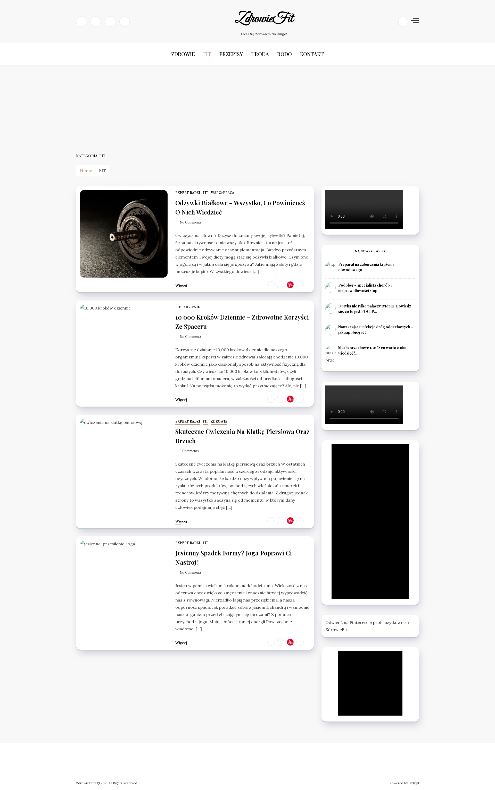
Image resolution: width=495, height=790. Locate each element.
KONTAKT (312, 53)
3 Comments (189, 451)
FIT (207, 53)
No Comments (191, 222)
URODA (260, 53)
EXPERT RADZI (187, 193)
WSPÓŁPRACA (222, 193)
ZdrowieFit (264, 19)
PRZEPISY (231, 53)
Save (291, 285)
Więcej (181, 285)
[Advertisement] (247, 109)
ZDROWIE (183, 53)
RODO (284, 53)
